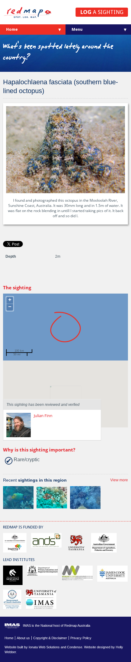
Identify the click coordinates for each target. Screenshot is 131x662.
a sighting (101, 12)
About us (23, 638)
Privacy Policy (80, 638)
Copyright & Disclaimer (50, 638)
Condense (74, 647)
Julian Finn (43, 415)
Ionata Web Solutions (44, 647)
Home (12, 29)
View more (119, 480)
